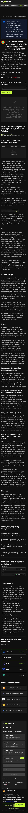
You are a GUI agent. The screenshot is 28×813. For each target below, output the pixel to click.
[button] (13, 534)
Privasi (6, 810)
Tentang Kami (6, 782)
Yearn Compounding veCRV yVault (10, 16)
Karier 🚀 (5, 784)
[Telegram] (10, 727)
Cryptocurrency (19, 782)
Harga (2, 16)
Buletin (7, 5)
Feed (2, 5)
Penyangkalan (12, 810)
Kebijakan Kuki (10, 801)
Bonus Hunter (14, 5)
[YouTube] (7, 727)
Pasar (20, 5)
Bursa (16, 784)
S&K (3, 810)
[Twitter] (3, 727)
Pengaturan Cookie (21, 810)
